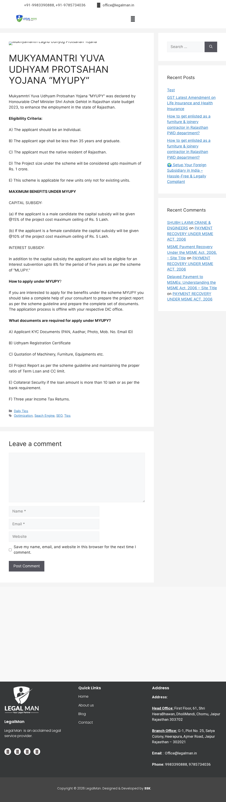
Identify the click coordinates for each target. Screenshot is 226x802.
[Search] (211, 47)
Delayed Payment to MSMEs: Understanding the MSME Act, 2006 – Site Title (192, 282)
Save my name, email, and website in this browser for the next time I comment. (75, 550)
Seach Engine (44, 415)
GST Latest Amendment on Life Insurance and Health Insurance (191, 103)
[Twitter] (7, 751)
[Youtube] (37, 751)
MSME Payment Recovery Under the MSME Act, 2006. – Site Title (192, 252)
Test (171, 90)
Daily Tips (21, 411)
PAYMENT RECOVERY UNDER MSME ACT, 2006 (190, 234)
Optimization (23, 415)
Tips (67, 415)
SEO (59, 415)
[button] (133, 19)
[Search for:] (186, 47)
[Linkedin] (17, 751)
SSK (147, 788)
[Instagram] (27, 751)
